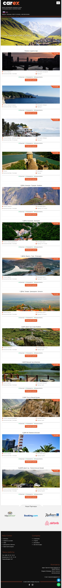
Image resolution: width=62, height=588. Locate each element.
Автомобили (37, 542)
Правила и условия (8, 540)
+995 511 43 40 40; (16, 14)
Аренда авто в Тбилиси (9, 544)
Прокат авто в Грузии (8, 546)
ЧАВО (4, 542)
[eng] (7, 12)
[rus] (4, 12)
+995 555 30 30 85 (25, 14)
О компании (37, 538)
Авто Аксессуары (38, 544)
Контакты (5, 538)
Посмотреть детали (31, 80)
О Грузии (36, 540)
